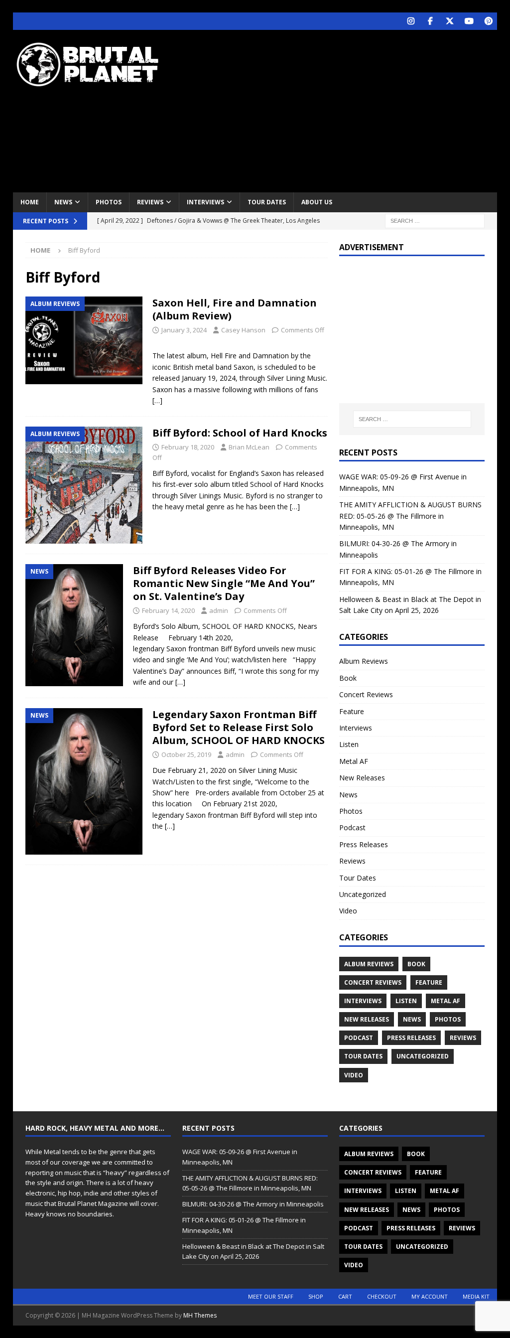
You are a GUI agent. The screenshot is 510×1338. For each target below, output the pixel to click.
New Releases (362, 777)
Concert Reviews (366, 694)
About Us (316, 202)
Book (348, 678)
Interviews (205, 202)
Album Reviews (363, 661)
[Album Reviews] (83, 340)
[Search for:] (435, 220)
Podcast (352, 827)
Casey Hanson (243, 329)
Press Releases (363, 844)
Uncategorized (362, 894)
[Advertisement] (344, 109)
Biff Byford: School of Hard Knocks (239, 433)
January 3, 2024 (184, 329)
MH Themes (200, 1315)
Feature (351, 711)
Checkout (381, 1296)
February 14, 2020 (168, 610)
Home (29, 202)
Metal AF (353, 761)
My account (429, 1296)
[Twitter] (449, 21)
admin (218, 610)
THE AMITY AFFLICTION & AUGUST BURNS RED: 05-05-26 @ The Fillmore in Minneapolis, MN (410, 516)
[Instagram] (410, 21)
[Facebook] (430, 21)
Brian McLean (249, 447)
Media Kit (476, 1296)
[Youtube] (469, 21)
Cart (345, 1296)
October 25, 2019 (186, 754)
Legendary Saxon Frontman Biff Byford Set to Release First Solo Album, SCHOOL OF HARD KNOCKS (238, 727)
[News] (74, 625)
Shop (315, 1296)
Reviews (150, 202)
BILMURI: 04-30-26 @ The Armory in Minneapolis (253, 1203)
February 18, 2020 (187, 447)
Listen (349, 744)
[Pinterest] (488, 21)
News (63, 202)
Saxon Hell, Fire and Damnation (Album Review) (234, 309)
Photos (109, 202)
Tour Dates (267, 202)
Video (348, 910)
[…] (157, 400)
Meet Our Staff (270, 1296)
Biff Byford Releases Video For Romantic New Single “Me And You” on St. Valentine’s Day (224, 583)
